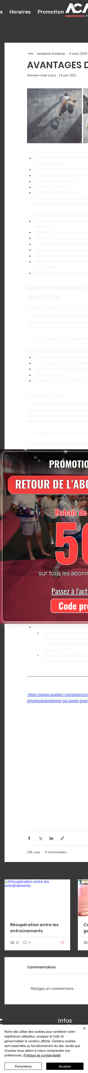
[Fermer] (81, 1031)
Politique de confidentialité (42, 1055)
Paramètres (23, 1066)
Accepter (65, 1066)
